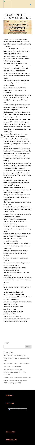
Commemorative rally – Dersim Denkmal (16, 363)
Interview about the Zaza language (15, 355)
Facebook (10, 403)
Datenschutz (11, 440)
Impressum (10, 432)
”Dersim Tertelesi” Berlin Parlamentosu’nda (17, 378)
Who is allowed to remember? (13, 369)
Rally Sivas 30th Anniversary (12, 366)
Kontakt (9, 395)
